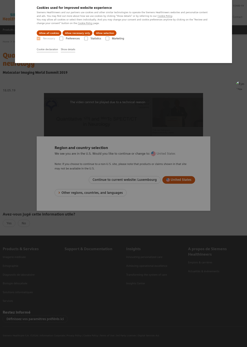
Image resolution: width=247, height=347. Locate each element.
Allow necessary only (77, 33)
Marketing (118, 38)
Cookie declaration (47, 49)
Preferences (73, 38)
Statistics (96, 38)
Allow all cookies (49, 33)
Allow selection (105, 33)
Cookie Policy (164, 15)
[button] (240, 85)
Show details (68, 49)
